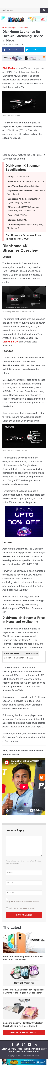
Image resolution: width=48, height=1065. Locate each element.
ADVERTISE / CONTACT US (28, 1051)
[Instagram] (23, 1044)
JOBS (20, 1049)
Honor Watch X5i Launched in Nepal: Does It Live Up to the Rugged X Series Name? (24, 991)
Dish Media (8, 68)
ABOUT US (6, 1049)
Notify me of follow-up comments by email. (23, 901)
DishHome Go (10, 341)
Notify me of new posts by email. (22, 908)
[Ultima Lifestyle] (23, 522)
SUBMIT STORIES (31, 1049)
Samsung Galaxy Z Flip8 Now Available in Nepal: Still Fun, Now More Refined (23, 1024)
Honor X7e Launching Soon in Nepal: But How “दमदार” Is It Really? (23, 958)
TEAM (14, 1049)
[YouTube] (18, 1044)
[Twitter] (29, 1044)
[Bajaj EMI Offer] (24, 1062)
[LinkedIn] (35, 1044)
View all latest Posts (23, 1032)
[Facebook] (12, 1044)
